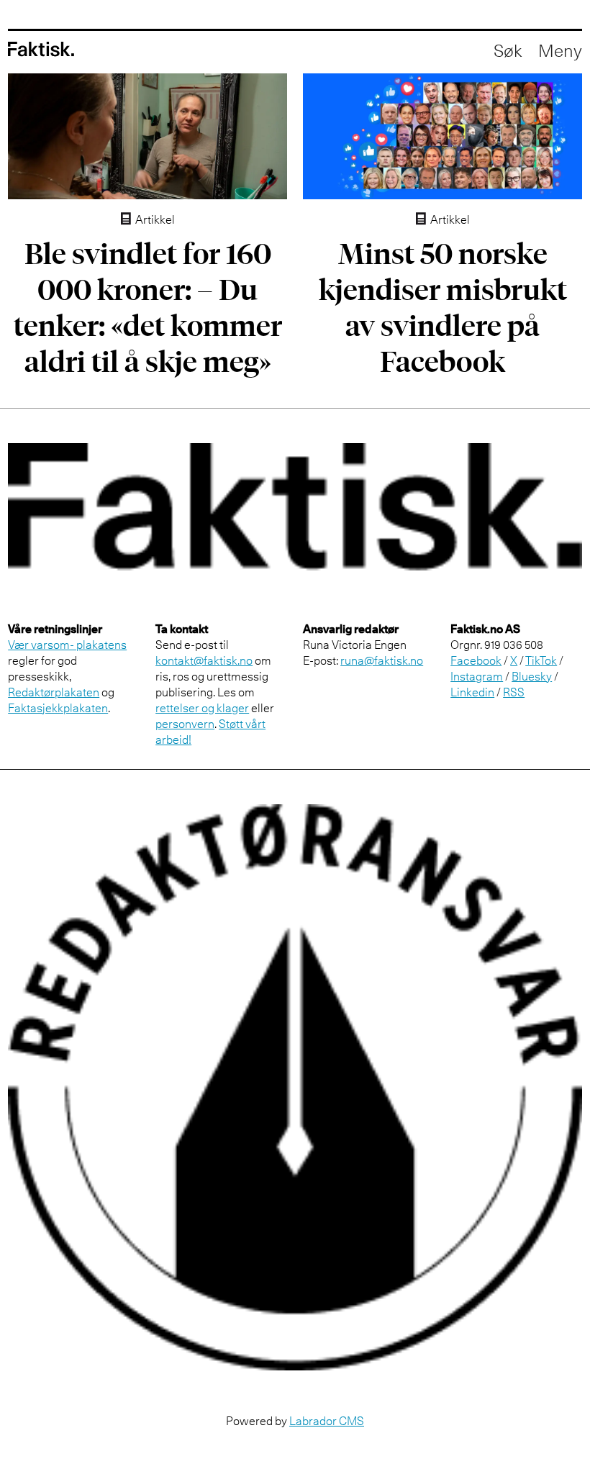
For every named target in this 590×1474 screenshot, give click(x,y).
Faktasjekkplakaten (58, 708)
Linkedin (472, 692)
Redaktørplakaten (53, 692)
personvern (184, 724)
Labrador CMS (326, 1421)
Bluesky (532, 676)
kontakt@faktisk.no (204, 660)
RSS (514, 692)
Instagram (476, 676)
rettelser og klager (202, 708)
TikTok (541, 660)
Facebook (476, 660)
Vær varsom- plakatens (67, 644)
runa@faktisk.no (381, 660)
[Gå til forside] (41, 49)
